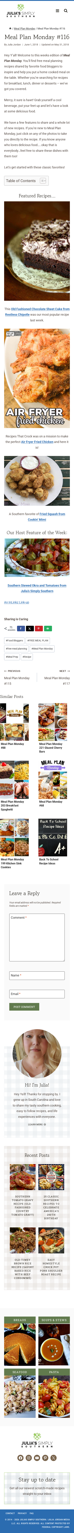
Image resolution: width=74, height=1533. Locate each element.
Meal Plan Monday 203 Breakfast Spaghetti (12, 805)
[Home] (10, 28)
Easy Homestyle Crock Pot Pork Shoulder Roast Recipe (51, 1267)
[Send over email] (48, 628)
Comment (19, 917)
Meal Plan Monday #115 (17, 677)
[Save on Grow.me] (56, 628)
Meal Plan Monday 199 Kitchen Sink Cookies (12, 863)
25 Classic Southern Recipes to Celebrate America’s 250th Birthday (51, 1207)
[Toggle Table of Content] (41, 181)
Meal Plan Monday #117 (57, 677)
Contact (10, 1513)
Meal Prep (12, 656)
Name (16, 975)
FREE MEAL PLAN (37, 640)
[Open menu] (57, 11)
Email (15, 994)
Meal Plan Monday (42, 648)
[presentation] (14, 722)
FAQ (32, 1513)
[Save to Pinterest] (39, 628)
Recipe (27, 656)
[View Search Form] (65, 11)
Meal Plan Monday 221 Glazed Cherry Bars (50, 747)
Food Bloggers (14, 640)
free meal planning (16, 648)
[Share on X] (30, 628)
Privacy (22, 1513)
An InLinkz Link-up (16, 602)
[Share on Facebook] (21, 628)
